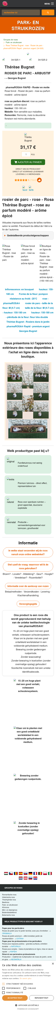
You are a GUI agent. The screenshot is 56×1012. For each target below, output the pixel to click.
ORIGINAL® (7, 933)
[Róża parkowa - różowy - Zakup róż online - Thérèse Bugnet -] (45, 873)
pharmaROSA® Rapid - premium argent (28, 326)
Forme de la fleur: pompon (33, 294)
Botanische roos (8, 915)
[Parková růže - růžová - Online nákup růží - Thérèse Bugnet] (11, 873)
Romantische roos (9, 894)
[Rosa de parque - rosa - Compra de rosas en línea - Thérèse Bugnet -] (21, 873)
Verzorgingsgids (28, 603)
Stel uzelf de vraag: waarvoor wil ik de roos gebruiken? (28, 566)
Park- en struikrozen (14, 42)
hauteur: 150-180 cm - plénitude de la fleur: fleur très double (29, 315)
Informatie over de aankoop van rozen (28, 586)
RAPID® (13, 951)
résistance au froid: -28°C (23, 298)
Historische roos (8, 897)
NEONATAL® (16, 959)
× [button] (53, 964)
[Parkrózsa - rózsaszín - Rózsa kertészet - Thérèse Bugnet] (6, 873)
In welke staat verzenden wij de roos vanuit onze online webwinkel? (28, 552)
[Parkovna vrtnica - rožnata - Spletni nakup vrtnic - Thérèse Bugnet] (30, 878)
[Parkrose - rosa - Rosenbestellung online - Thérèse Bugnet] (30, 873)
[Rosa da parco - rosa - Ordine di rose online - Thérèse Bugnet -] (50, 873)
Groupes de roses (10, 39)
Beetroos (5, 902)
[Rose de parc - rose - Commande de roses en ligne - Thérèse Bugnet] (35, 873)
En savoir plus (25, 978)
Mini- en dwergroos (9, 910)
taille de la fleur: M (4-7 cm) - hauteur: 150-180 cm (28, 310)
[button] (28, 1005)
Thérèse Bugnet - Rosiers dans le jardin (28, 321)
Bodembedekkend (9, 912)
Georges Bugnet (28, 331)
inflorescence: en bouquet (19, 289)
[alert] (28, 986)
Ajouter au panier (29, 162)
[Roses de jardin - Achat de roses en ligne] (48, 12)
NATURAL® (16, 946)
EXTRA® (20, 938)
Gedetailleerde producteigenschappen (28, 235)
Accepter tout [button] (15, 998)
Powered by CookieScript (28, 1009)
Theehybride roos (9, 899)
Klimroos (5, 907)
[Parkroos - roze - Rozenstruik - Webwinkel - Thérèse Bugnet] (21, 878)
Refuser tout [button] (41, 998)
